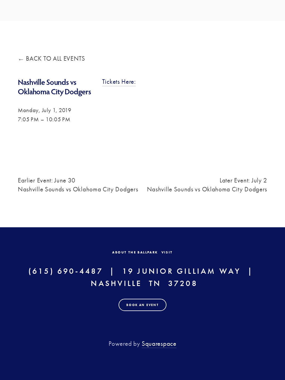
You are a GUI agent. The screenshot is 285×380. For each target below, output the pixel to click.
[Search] (65, 11)
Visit (167, 252)
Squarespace (159, 343)
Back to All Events (55, 58)
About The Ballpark (135, 252)
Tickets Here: (119, 81)
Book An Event (142, 305)
